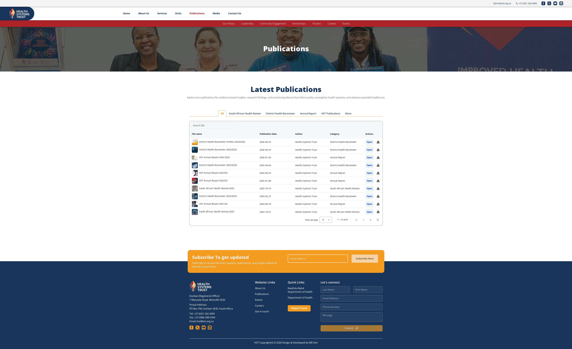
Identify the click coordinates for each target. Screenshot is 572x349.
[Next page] (370, 219)
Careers (332, 23)
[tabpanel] (286, 173)
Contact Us (234, 13)
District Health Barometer (280, 113)
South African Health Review (245, 113)
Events (346, 23)
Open (369, 142)
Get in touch (262, 311)
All (222, 113)
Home (126, 13)
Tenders (316, 23)
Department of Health (300, 297)
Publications (197, 13)
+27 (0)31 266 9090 (204, 313)
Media (216, 13)
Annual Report (308, 113)
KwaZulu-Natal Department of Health (300, 290)
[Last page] (377, 219)
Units (178, 13)
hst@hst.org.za (205, 321)
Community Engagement (273, 23)
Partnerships (299, 23)
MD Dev (313, 342)
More (348, 113)
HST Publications (330, 113)
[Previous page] (363, 219)
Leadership (247, 23)
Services (162, 13)
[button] (223, 134)
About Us (143, 13)
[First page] (356, 219)
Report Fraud (299, 308)
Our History (229, 23)
